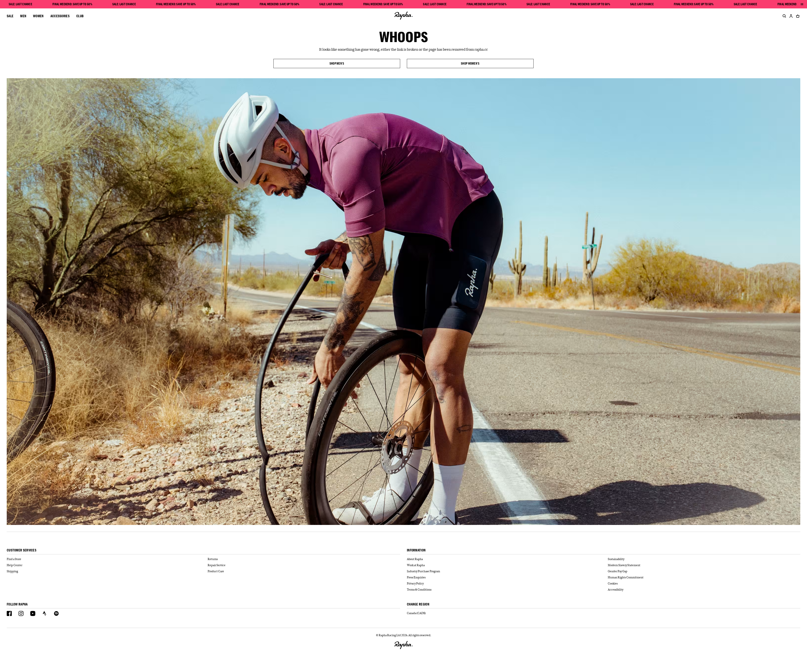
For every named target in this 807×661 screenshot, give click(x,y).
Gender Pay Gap (617, 571)
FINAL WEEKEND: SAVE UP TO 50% (72, 4)
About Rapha (415, 559)
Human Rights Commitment (625, 577)
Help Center (14, 565)
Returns (213, 559)
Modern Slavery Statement (624, 565)
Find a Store (14, 559)
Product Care (216, 571)
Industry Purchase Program (423, 571)
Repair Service (216, 565)
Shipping (12, 571)
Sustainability (616, 559)
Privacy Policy (415, 583)
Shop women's (470, 63)
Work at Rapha (416, 565)
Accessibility (615, 589)
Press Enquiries (416, 577)
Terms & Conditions (419, 589)
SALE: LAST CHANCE (20, 4)
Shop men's (337, 63)
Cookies (613, 583)
